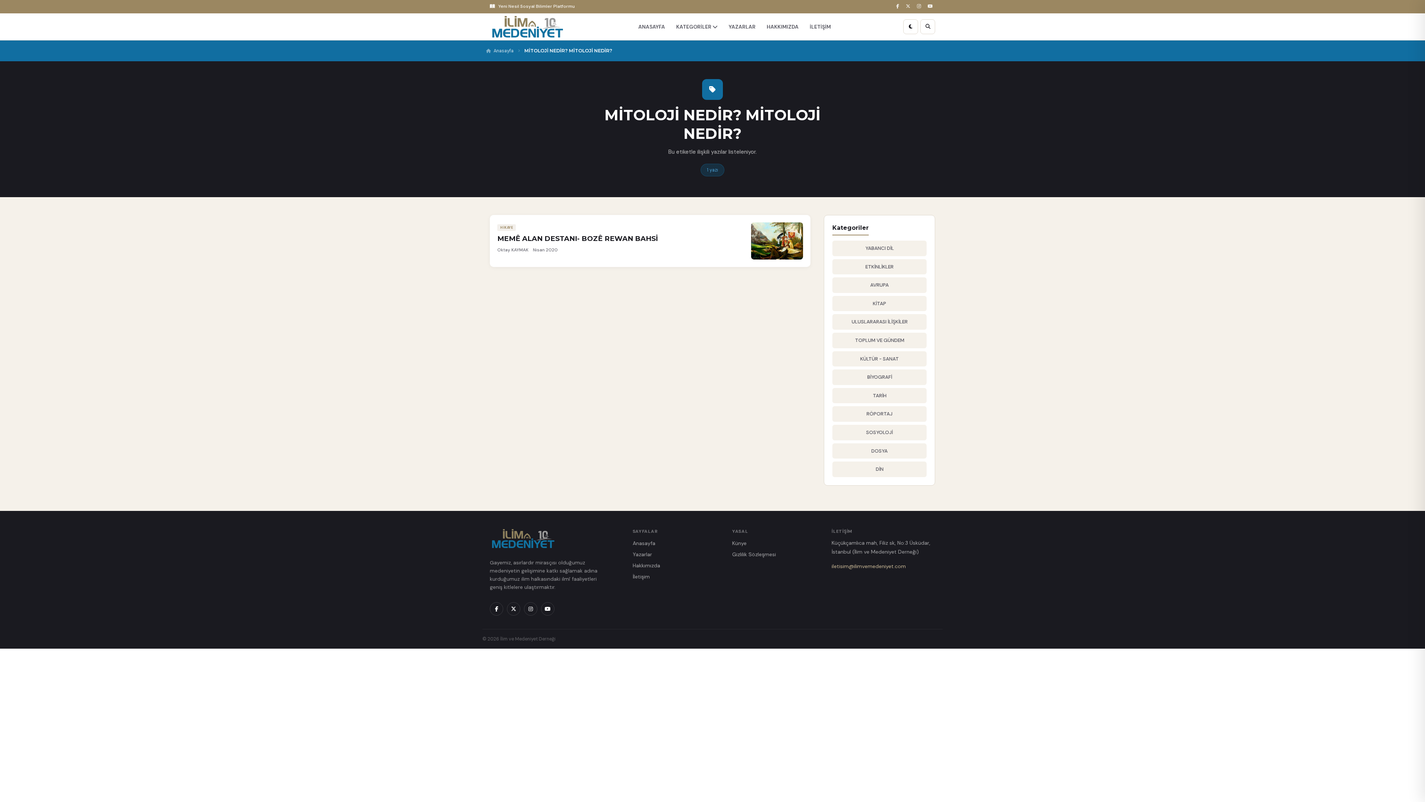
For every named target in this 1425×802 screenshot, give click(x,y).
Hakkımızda (646, 565)
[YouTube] (931, 6)
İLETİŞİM (820, 26)
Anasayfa (504, 51)
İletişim (641, 576)
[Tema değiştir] (910, 26)
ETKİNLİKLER (879, 267)
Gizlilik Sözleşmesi (754, 554)
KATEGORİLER (694, 26)
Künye (739, 543)
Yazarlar (642, 554)
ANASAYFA (651, 26)
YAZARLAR (742, 26)
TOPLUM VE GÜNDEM (879, 340)
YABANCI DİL (879, 248)
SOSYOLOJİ (879, 432)
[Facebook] (898, 6)
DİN (880, 469)
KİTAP (879, 303)
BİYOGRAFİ (879, 377)
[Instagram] (920, 6)
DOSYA (879, 451)
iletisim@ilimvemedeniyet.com (869, 566)
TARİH (880, 395)
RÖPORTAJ (879, 414)
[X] (909, 6)
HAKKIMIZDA (783, 26)
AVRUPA (879, 285)
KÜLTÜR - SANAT (879, 359)
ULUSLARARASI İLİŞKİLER (880, 322)
